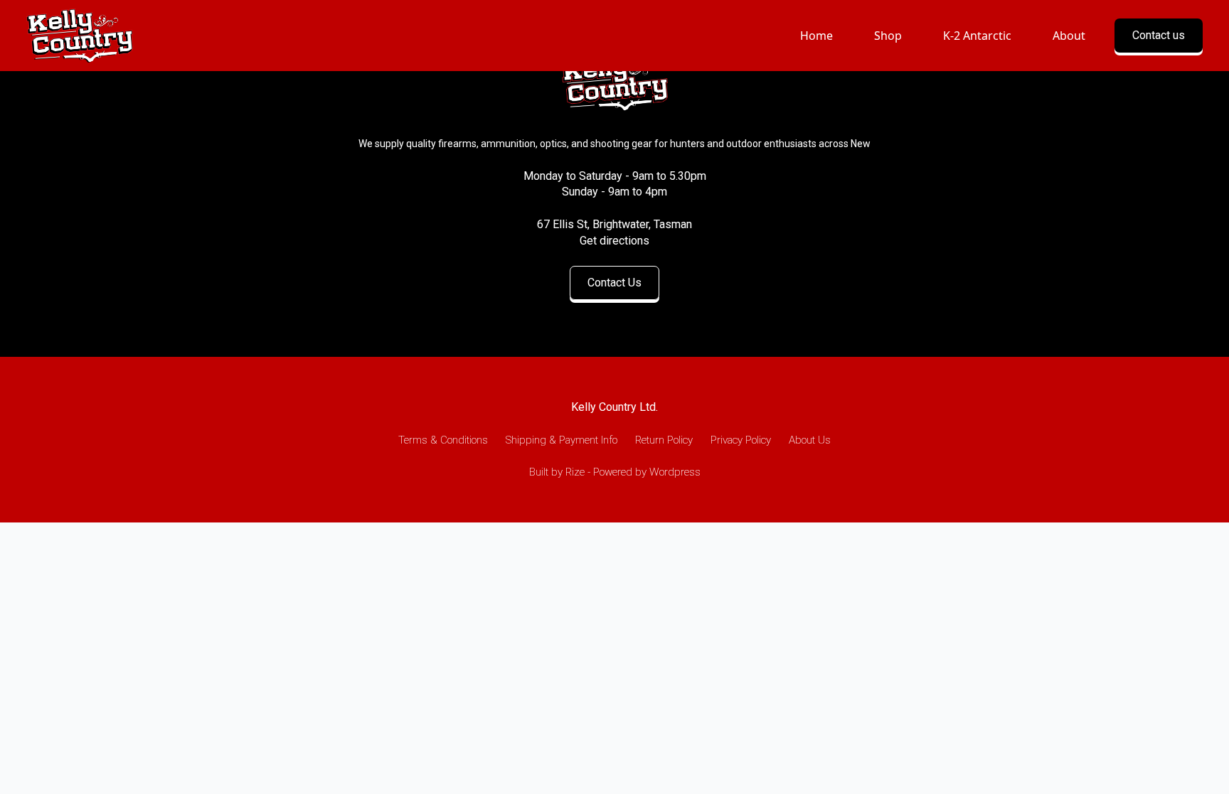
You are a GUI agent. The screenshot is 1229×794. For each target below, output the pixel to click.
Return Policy (664, 440)
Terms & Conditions (443, 440)
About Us (810, 440)
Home (816, 35)
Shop (888, 35)
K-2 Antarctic (977, 35)
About (1069, 35)
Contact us (1158, 35)
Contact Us (614, 282)
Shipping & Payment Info (561, 440)
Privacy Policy (741, 440)
